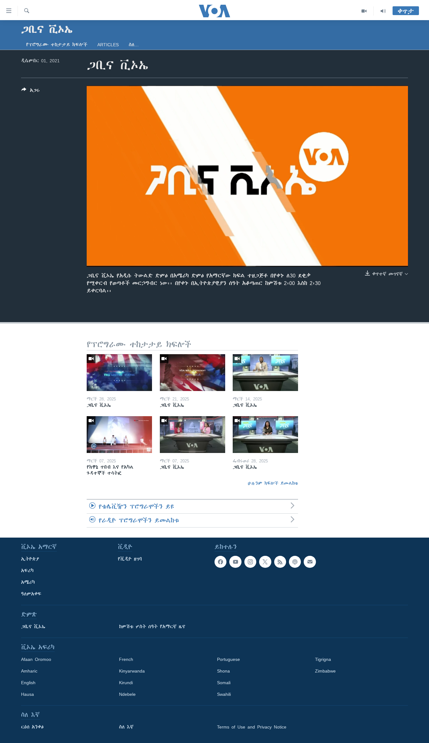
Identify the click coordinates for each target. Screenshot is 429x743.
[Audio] (383, 11)
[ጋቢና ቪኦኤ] (119, 372)
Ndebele (127, 694)
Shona (223, 671)
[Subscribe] (310, 562)
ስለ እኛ (126, 727)
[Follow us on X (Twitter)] (265, 562)
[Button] (30, 91)
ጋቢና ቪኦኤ (33, 626)
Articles (108, 44)
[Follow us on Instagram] (250, 562)
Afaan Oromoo (36, 659)
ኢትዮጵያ (30, 559)
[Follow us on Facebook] (220, 562)
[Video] (364, 11)
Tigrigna (323, 659)
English (28, 682)
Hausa (27, 694)
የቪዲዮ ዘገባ (130, 559)
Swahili (224, 694)
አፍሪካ (27, 570)
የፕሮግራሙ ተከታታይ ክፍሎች (56, 44)
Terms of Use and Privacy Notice (251, 727)
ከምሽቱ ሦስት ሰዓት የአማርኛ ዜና (152, 626)
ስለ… (134, 44)
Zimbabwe (325, 671)
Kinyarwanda (132, 671)
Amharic (29, 671)
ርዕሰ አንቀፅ (32, 727)
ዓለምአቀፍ (31, 594)
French (126, 659)
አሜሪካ (28, 582)
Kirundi (126, 682)
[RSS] (280, 562)
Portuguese (228, 659)
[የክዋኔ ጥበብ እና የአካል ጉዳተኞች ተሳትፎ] (119, 434)
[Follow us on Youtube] (235, 562)
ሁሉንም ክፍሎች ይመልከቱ (273, 483)
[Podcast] (295, 562)
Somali (224, 682)
